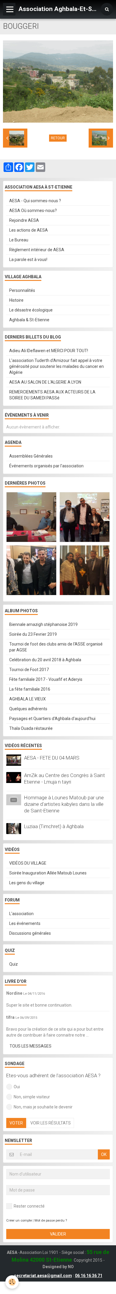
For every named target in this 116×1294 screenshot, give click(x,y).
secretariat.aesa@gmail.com (43, 1275)
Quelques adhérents (28, 708)
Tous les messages (30, 1046)
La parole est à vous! (28, 259)
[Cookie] (12, 1282)
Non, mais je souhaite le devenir (43, 1107)
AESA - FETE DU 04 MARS (51, 758)
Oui (17, 1086)
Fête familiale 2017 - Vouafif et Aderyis (45, 679)
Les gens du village (26, 882)
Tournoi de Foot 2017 (29, 669)
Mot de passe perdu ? (51, 1220)
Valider (58, 1234)
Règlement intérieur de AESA (36, 249)
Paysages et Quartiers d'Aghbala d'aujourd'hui (52, 718)
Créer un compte (19, 1220)
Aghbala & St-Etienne (29, 319)
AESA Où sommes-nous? (33, 210)
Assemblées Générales (31, 456)
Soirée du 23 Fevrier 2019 (33, 634)
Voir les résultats (50, 1123)
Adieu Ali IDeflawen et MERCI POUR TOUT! (48, 350)
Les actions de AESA (28, 230)
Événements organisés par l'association (46, 466)
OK (103, 1154)
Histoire (16, 300)
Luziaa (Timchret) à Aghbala (54, 826)
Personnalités (22, 290)
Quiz (13, 964)
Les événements (24, 923)
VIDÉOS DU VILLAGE (27, 863)
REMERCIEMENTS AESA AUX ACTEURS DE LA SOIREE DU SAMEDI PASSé (52, 395)
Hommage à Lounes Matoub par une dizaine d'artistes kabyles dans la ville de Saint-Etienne (64, 804)
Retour (58, 138)
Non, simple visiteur (32, 1096)
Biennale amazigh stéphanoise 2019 (43, 624)
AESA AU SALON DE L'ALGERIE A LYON (45, 382)
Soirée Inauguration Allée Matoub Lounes (48, 873)
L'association (21, 913)
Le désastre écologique (31, 310)
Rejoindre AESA (24, 220)
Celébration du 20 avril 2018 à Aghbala (45, 659)
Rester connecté (29, 1206)
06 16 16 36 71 (88, 1275)
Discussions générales (30, 933)
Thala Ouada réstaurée (31, 728)
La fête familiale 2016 (29, 689)
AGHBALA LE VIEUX (27, 699)
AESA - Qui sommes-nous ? (35, 200)
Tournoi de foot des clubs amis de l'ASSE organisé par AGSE (56, 647)
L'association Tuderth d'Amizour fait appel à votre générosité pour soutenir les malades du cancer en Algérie (56, 366)
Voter (16, 1123)
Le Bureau (18, 240)
